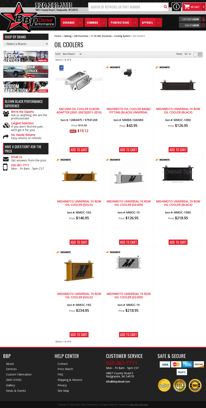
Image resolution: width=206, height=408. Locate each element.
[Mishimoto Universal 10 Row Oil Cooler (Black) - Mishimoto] (178, 67)
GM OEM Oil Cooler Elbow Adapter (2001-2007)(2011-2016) (79, 110)
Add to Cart (79, 149)
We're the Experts (22, 112)
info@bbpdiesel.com (118, 381)
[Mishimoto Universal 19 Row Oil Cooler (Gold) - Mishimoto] (79, 252)
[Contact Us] (176, 6)
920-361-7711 (20, 165)
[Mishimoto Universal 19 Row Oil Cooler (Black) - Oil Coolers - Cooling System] (178, 174)
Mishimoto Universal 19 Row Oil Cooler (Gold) (79, 295)
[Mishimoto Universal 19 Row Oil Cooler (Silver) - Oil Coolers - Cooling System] (128, 263)
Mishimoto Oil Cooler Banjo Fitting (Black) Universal (129, 110)
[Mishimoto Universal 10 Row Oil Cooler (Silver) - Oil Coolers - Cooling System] (128, 178)
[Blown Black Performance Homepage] (28, 17)
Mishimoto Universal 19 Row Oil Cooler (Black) (178, 203)
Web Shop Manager (139, 404)
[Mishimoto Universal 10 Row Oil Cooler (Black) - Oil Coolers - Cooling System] (178, 85)
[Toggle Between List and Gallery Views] (198, 54)
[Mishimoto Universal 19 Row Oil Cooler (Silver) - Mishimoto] (128, 252)
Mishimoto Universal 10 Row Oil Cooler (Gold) (79, 203)
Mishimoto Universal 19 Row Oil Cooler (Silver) (129, 295)
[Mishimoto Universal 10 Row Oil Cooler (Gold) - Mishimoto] (79, 160)
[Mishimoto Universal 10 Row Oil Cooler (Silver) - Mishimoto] (128, 160)
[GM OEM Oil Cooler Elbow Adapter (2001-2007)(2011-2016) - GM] (79, 67)
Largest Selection (22, 123)
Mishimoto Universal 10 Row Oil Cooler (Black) (178, 110)
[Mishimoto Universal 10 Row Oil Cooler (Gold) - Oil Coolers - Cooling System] (79, 178)
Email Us (16, 157)
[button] (128, 6)
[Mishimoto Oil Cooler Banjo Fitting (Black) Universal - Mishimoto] (128, 67)
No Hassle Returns (23, 135)
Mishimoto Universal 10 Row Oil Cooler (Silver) (129, 203)
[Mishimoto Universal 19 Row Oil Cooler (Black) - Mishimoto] (178, 160)
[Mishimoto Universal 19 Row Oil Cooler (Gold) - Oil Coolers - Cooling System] (79, 270)
